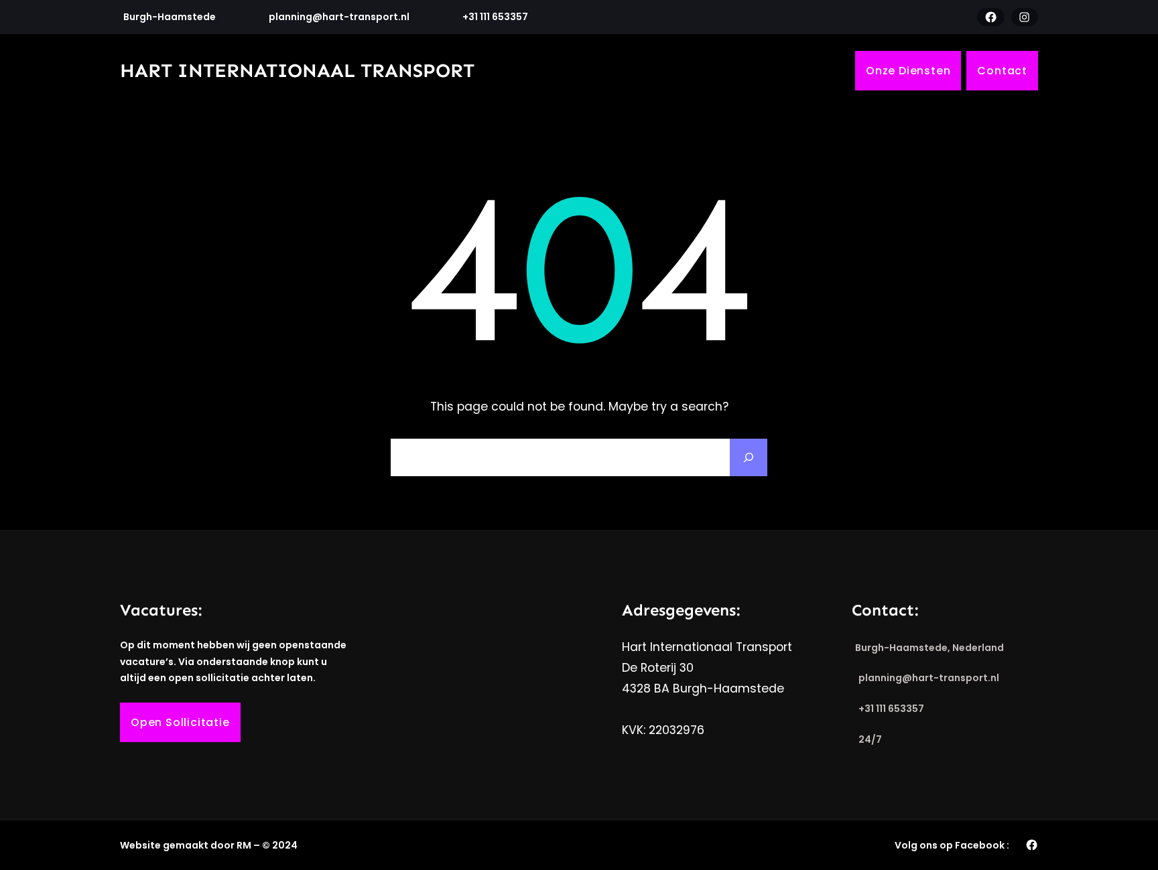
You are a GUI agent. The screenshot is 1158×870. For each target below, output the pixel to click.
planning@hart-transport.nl (339, 16)
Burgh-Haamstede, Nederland (929, 647)
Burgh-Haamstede (169, 16)
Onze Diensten (908, 70)
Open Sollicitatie (180, 722)
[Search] (748, 457)
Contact (1002, 70)
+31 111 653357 (495, 16)
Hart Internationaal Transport (297, 70)
